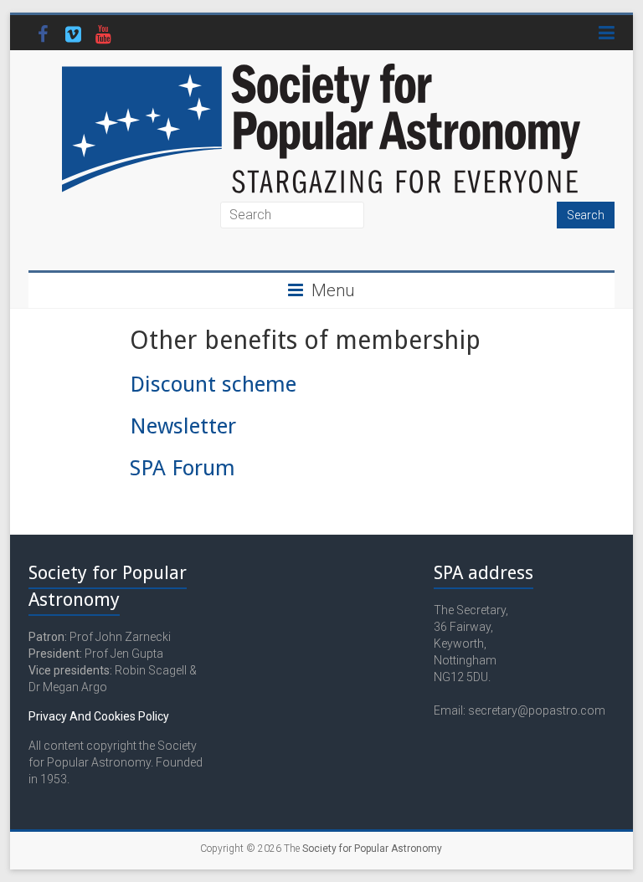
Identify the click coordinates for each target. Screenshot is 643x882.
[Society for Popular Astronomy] (321, 71)
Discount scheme (213, 384)
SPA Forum (182, 467)
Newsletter (183, 425)
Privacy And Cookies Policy (98, 716)
